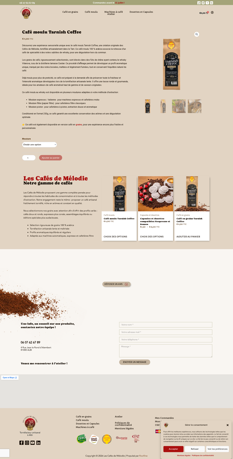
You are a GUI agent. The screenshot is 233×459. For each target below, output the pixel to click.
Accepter (173, 449)
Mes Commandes (164, 418)
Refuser (195, 449)
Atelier (111, 14)
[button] (227, 425)
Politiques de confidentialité (203, 455)
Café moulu (91, 12)
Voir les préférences (217, 449)
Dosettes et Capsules (141, 12)
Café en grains (70, 12)
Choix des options (115, 237)
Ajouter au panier (50, 157)
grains (79, 124)
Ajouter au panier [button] (188, 237)
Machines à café (113, 12)
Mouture (26, 139)
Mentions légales (184, 455)
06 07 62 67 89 (27, 2)
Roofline (143, 456)
